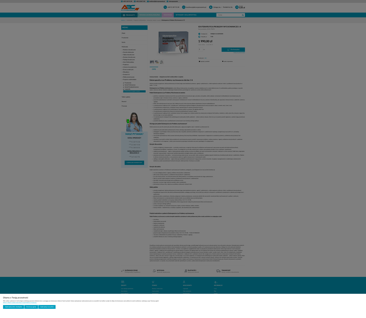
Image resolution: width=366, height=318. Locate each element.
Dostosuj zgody (31, 307)
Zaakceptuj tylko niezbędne (13, 307)
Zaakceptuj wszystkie (47, 307)
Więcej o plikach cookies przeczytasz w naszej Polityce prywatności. (20, 302)
